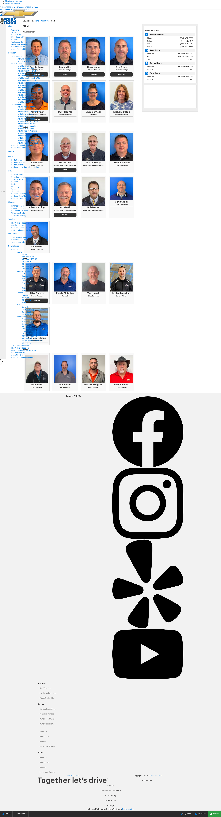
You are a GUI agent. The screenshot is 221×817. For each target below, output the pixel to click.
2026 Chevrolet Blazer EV (26, 68)
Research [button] (12, 54)
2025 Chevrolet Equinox (26, 116)
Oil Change (15, 187)
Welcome (15, 30)
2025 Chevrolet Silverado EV (28, 112)
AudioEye (110, 806)
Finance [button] (11, 203)
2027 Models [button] (16, 57)
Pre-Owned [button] (12, 234)
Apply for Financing (19, 208)
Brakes (14, 184)
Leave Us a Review (47, 746)
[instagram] (147, 538)
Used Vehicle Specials (20, 225)
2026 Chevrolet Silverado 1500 (29, 88)
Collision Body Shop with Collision (25, 167)
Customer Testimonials (20, 47)
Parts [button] (10, 157)
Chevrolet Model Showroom (22, 145)
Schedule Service (18, 177)
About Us (43, 731)
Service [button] (11, 172)
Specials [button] (11, 220)
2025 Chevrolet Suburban (26, 126)
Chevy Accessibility (19, 49)
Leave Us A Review (19, 44)
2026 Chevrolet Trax (24, 102)
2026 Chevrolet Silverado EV (28, 85)
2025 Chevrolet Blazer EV (26, 107)
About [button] (10, 27)
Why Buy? (15, 32)
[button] (5, 364)
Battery (14, 182)
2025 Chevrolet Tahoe (25, 128)
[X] (113, 395)
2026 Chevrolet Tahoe (25, 95)
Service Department (48, 709)
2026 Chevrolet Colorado (26, 71)
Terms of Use (110, 801)
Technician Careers (19, 42)
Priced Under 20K (18, 240)
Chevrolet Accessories (20, 199)
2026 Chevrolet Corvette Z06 (28, 78)
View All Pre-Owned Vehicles (23, 237)
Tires (13, 189)
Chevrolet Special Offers (21, 228)
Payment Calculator (19, 211)
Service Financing (18, 194)
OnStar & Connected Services (23, 230)
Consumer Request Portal (110, 791)
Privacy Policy (110, 796)
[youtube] (147, 679)
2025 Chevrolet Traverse (26, 124)
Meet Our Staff (17, 37)
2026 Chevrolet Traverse (26, 100)
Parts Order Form (18, 162)
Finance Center (17, 206)
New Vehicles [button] (13, 247)
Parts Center (16, 160)
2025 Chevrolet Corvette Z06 (28, 141)
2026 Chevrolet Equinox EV (27, 83)
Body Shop (12, 151)
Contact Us (16, 35)
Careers (14, 40)
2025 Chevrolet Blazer (25, 119)
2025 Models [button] (16, 105)
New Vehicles (45, 688)
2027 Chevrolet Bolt (24, 59)
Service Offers (17, 179)
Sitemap (110, 786)
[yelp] (147, 628)
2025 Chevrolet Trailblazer (27, 121)
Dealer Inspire (128, 809)
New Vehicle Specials (20, 223)
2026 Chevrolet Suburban (26, 93)
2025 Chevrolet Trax (24, 114)
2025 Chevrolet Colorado (26, 131)
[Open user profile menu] (1, 15)
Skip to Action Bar (12, 3)
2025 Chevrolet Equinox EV (27, 109)
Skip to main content (14, 1)
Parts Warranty (17, 165)
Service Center (17, 175)
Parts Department (47, 719)
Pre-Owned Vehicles (48, 693)
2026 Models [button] (16, 64)
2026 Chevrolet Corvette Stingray (30, 76)
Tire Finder (15, 191)
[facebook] (147, 466)
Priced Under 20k (47, 698)
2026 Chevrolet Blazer (25, 66)
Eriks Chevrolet (156, 776)
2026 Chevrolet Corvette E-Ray (29, 73)
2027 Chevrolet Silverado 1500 (28, 61)
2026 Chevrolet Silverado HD (28, 90)
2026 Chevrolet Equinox (26, 81)
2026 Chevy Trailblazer (25, 97)
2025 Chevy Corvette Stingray (28, 138)
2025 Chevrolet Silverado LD (28, 133)
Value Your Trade (18, 213)
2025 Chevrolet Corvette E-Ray (29, 143)
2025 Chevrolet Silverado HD (28, 136)
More (3, 194)
